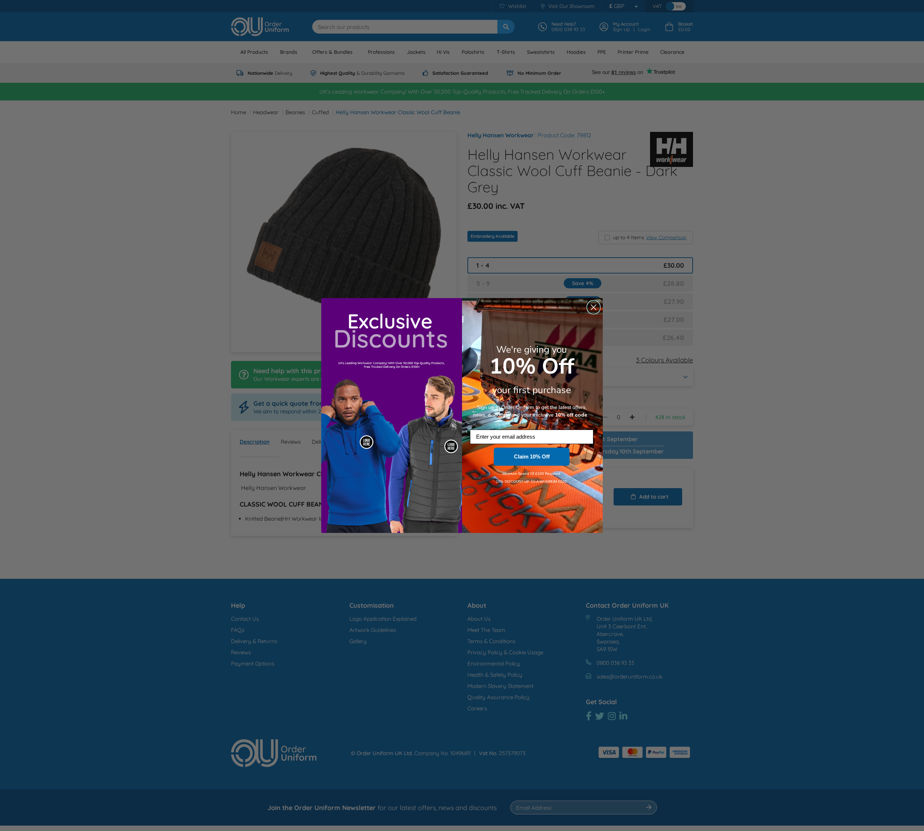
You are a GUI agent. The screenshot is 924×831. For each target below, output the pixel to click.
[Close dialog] (593, 307)
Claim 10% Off (532, 456)
